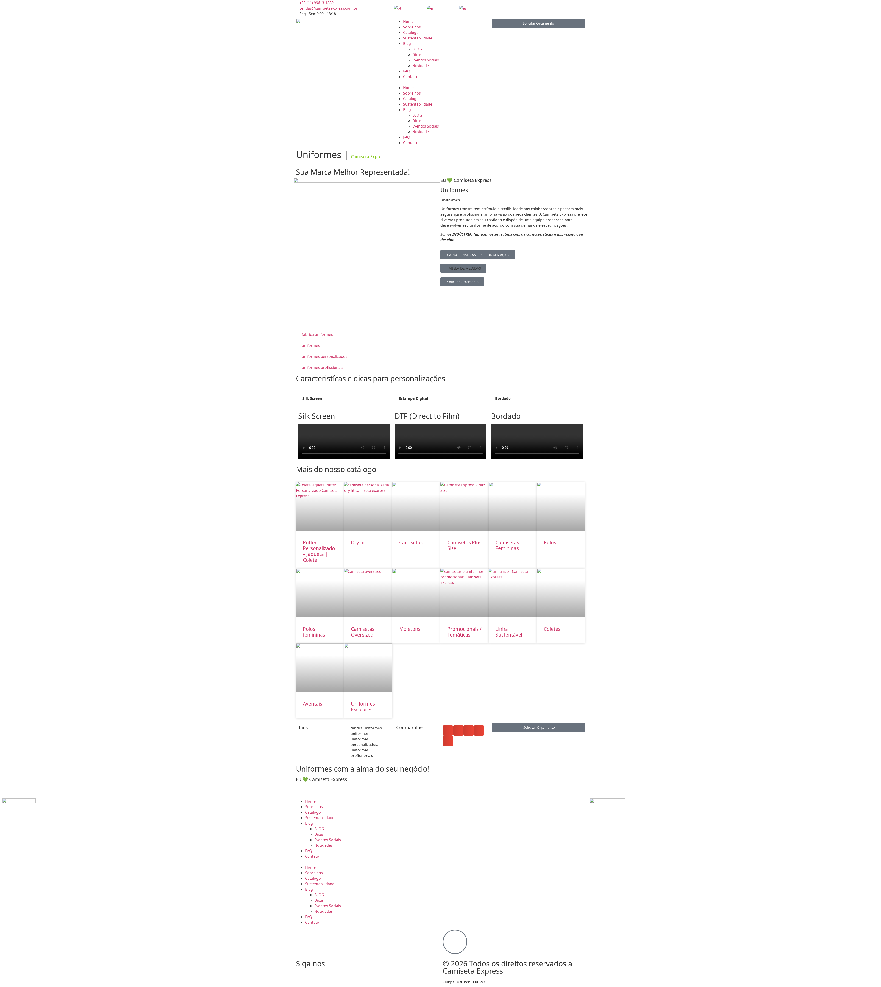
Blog (407, 43)
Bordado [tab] (503, 398)
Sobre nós (412, 27)
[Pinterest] (363, 973)
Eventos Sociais (425, 60)
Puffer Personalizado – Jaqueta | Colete (319, 551)
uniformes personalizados (324, 356)
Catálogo (411, 32)
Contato (410, 76)
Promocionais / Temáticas (464, 632)
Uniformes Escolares (363, 707)
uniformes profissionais (322, 367)
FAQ (406, 71)
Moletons (410, 629)
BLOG (417, 49)
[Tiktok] (520, 7)
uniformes (311, 345)
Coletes (552, 629)
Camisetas (411, 542)
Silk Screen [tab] (312, 398)
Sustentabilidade (417, 38)
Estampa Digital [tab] (413, 398)
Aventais (312, 704)
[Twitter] (351, 973)
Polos (550, 542)
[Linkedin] (532, 7)
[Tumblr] (376, 973)
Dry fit (358, 542)
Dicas (417, 54)
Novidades (421, 65)
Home (408, 21)
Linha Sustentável (509, 632)
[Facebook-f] (507, 7)
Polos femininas (314, 632)
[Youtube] (544, 7)
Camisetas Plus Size (464, 545)
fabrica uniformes (317, 334)
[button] (440, 82)
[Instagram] (495, 7)
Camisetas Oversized (362, 632)
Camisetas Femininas (507, 545)
